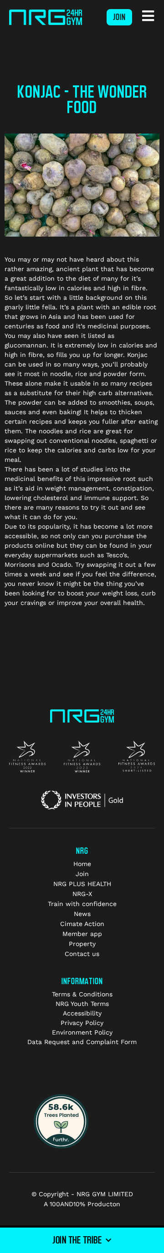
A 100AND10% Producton (82, 1204)
